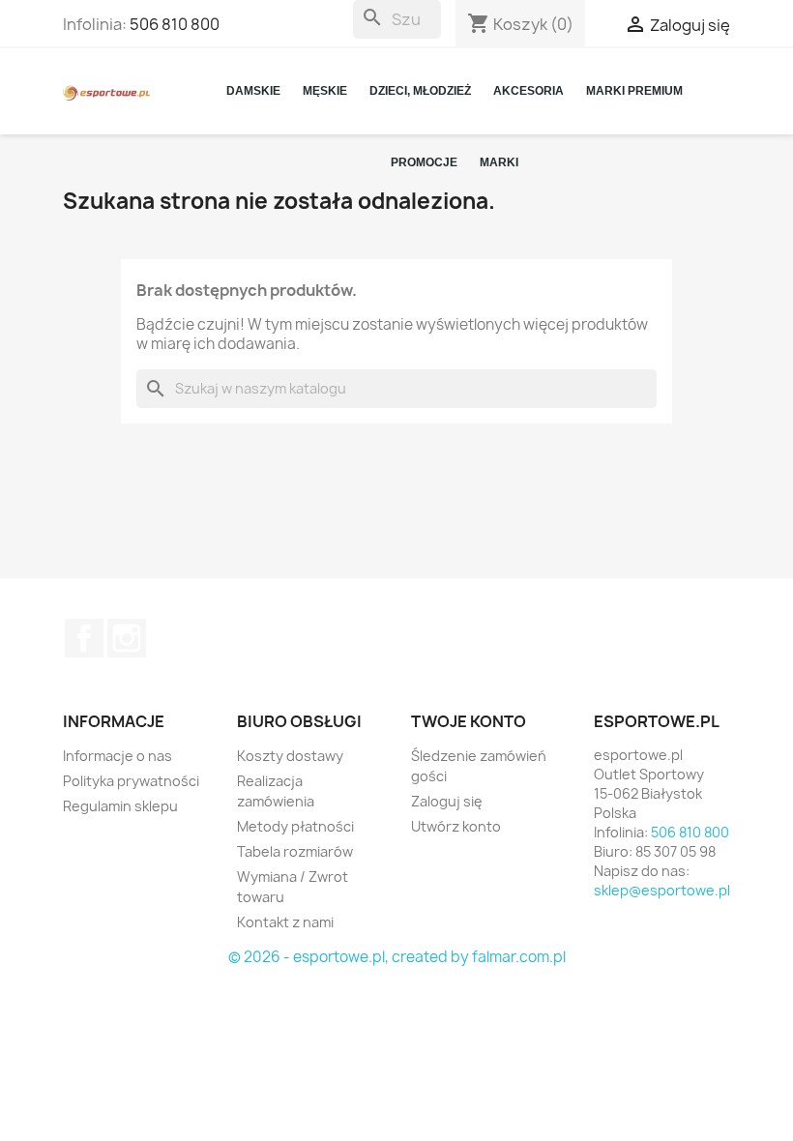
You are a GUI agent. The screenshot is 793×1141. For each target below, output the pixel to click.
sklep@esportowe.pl (662, 890)
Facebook (84, 638)
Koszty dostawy (290, 755)
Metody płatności (295, 826)
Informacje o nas (117, 755)
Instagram (126, 638)
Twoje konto (468, 721)
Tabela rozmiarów (295, 851)
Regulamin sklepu (120, 806)
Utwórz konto (456, 826)
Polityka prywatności (131, 781)
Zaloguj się (447, 801)
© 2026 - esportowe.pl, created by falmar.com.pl (397, 957)
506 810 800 (175, 24)
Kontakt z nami (285, 922)
